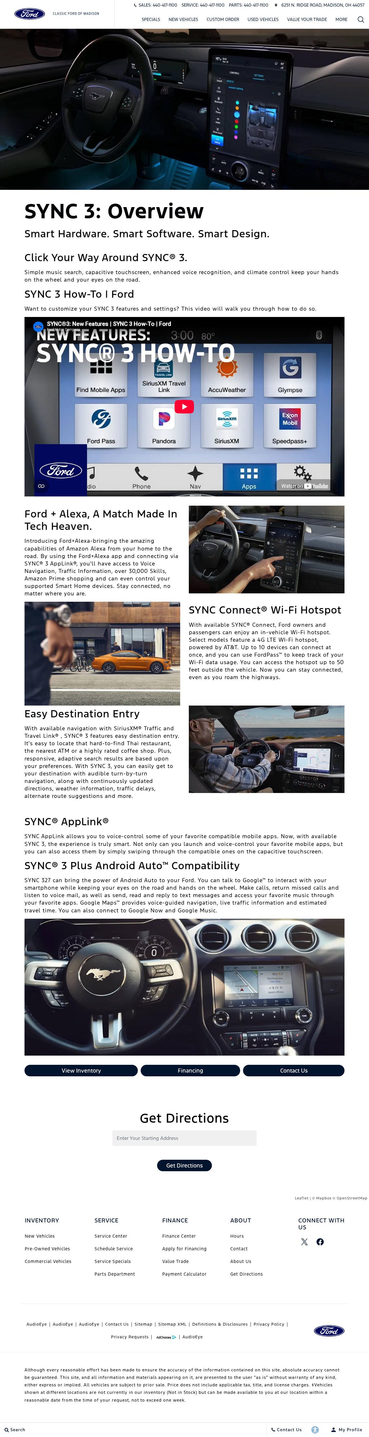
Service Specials (113, 1261)
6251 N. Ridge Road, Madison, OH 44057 (322, 5)
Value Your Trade (307, 19)
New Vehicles (183, 19)
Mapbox (324, 1198)
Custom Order (223, 19)
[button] (361, 19)
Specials (151, 19)
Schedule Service (114, 1248)
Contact (239, 1248)
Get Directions (184, 1165)
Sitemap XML (172, 1324)
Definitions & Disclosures (220, 1324)
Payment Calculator (184, 1274)
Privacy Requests (130, 1336)
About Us (240, 1261)
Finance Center (179, 1236)
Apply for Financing (184, 1248)
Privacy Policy (269, 1324)
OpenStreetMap (352, 1198)
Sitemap (144, 1324)
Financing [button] (190, 1070)
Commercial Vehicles (48, 1261)
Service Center (111, 1236)
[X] (304, 1242)
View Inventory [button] (81, 1070)
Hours (237, 1236)
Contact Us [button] (294, 1070)
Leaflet (302, 1198)
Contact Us (117, 1324)
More (341, 20)
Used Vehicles (263, 19)
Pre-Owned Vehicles (47, 1248)
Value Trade (175, 1261)
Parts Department (115, 1274)
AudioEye (37, 1324)
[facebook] (320, 1242)
